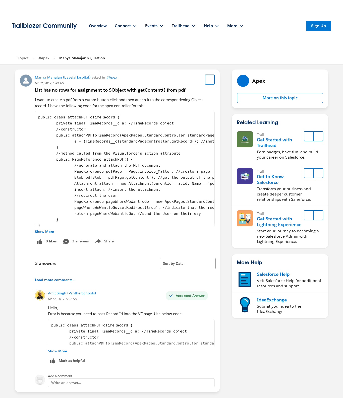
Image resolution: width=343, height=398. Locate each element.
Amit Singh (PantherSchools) (72, 293)
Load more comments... (55, 280)
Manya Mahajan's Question (82, 58)
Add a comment (60, 376)
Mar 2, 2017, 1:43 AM (50, 83)
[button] (280, 98)
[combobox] (188, 263)
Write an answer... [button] (66, 382)
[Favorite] (209, 79)
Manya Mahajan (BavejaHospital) (62, 77)
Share (104, 242)
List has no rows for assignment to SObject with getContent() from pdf (110, 90)
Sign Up (318, 25)
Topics (23, 58)
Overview (98, 25)
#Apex (43, 58)
